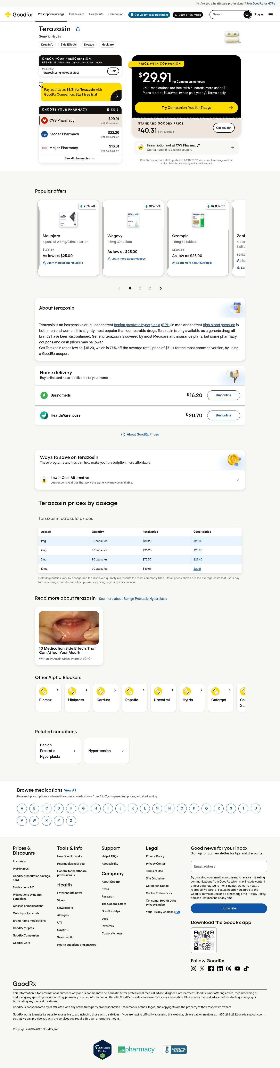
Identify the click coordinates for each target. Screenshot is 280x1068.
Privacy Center (155, 864)
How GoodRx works (69, 856)
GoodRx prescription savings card (31, 878)
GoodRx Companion (26, 935)
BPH (166, 324)
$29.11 (197, 569)
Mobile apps (21, 868)
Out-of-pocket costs (26, 913)
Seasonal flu (65, 937)
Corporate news (112, 933)
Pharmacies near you (71, 864)
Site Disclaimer (156, 878)
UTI (59, 922)
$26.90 (197, 541)
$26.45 (197, 559)
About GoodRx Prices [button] (143, 434)
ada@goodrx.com (253, 1014)
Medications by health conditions (27, 897)
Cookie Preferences (159, 893)
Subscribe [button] (244, 909)
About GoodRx (111, 882)
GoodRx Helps (111, 911)
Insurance (19, 861)
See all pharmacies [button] (77, 158)
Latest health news (69, 893)
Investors (108, 926)
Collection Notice (157, 886)
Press (105, 889)
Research (108, 896)
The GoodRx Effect (114, 904)
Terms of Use (154, 871)
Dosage (89, 44)
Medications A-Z (23, 887)
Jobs (105, 918)
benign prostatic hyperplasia (137, 324)
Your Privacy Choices (159, 912)
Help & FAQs (110, 856)
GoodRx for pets (23, 928)
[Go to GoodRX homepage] (18, 14)
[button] (148, 15)
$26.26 (197, 550)
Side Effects (69, 44)
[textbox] (229, 866)
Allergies (63, 915)
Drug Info (47, 44)
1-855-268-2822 (227, 1014)
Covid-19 (62, 930)
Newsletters (65, 908)
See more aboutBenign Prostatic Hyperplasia (133, 599)
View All (70, 790)
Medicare (107, 44)
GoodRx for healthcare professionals (72, 873)
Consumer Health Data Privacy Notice (161, 903)
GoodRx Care (21, 943)
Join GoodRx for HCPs (260, 3)
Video (61, 900)
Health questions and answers (76, 945)
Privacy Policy (155, 856)
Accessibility (110, 864)
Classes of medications (28, 906)
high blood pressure (219, 324)
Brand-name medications (29, 921)
